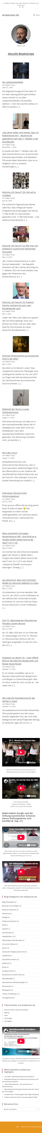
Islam (4, 948)
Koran (4, 967)
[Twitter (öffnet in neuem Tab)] (20, 7)
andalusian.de (10, 15)
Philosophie (6, 990)
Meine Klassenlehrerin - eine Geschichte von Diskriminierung (17, 1085)
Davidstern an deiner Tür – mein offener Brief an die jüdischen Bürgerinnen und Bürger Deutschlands (20, 660)
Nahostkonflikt (7, 979)
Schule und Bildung (9, 994)
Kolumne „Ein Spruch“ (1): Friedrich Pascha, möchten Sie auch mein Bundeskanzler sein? (18, 305)
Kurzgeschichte (7, 971)
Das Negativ (8, 1021)
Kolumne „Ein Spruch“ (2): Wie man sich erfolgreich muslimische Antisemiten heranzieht (20, 248)
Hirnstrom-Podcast (9, 944)
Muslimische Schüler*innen (12, 975)
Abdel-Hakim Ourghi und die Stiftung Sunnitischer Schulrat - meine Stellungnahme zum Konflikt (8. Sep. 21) (19, 817)
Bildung (6, 1013)
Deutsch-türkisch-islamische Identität (16, 1010)
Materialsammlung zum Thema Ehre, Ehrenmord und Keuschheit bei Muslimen (20, 1080)
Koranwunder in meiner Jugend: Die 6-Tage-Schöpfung (21, 1094)
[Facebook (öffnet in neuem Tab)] (22, 7)
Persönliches (6, 986)
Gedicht (5, 929)
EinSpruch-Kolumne (9, 921)
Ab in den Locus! (9, 452)
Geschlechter (7, 933)
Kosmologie (8, 1018)
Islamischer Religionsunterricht (13, 952)
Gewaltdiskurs (7, 936)
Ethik (4, 925)
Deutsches (6, 913)
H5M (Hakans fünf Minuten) (12, 940)
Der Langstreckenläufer (12, 82)
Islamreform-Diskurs (9, 959)
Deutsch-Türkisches (9, 910)
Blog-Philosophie (8, 902)
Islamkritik (6, 956)
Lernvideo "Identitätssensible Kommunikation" (19, 1077)
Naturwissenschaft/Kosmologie (13, 982)
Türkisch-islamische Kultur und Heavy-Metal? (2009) (20, 1097)
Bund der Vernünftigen (10, 906)
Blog (17, 1127)
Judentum (5, 963)
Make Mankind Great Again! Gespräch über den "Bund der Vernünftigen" (20, 1090)
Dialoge (5, 917)
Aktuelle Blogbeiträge (21, 53)
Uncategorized (7, 998)
